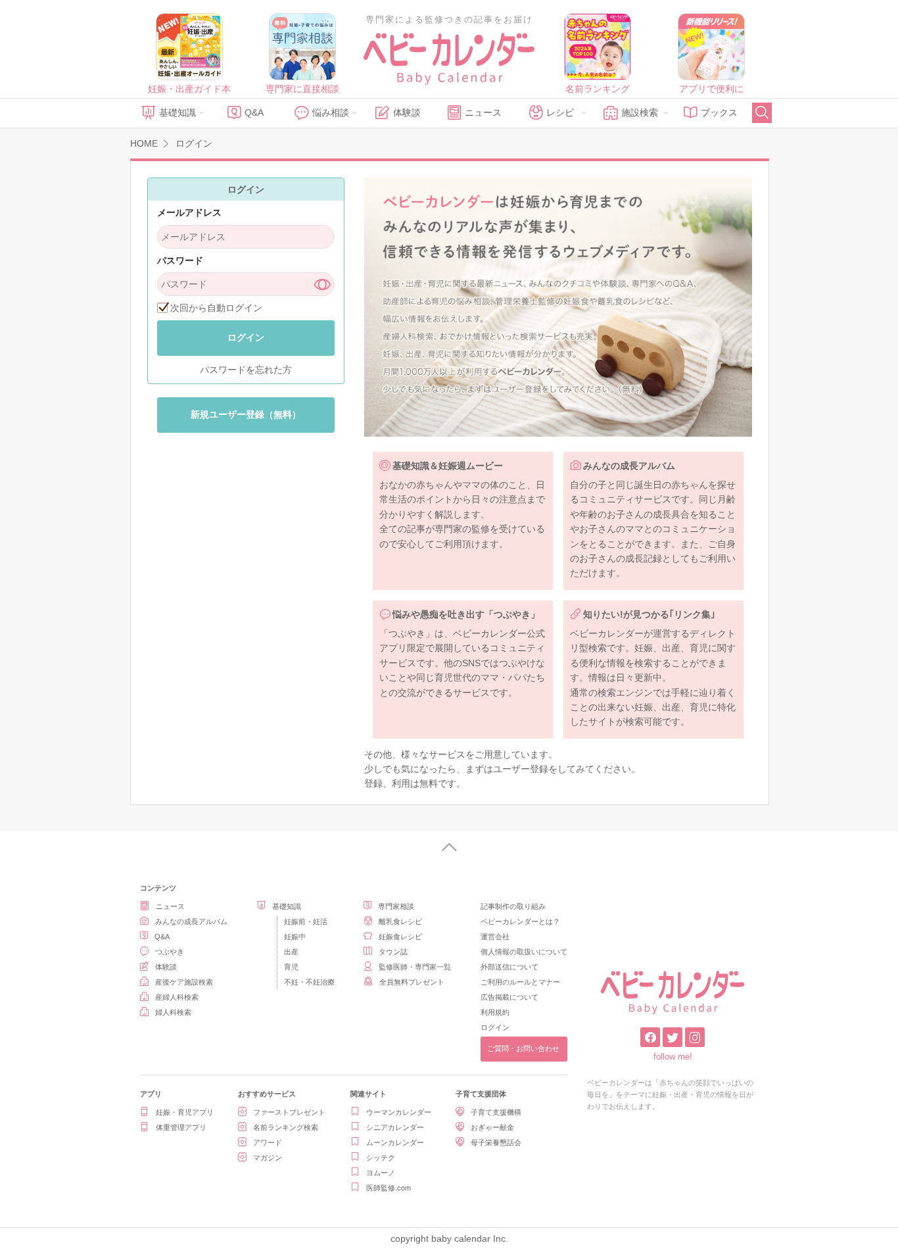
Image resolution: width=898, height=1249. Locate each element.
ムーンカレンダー (395, 1142)
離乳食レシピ (400, 921)
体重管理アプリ (181, 1127)
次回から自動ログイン (216, 308)
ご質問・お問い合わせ (523, 1048)
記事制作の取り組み (513, 906)
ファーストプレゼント (289, 1112)
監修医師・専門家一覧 (415, 967)
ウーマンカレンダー (398, 1112)
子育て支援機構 (496, 1112)
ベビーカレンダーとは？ (520, 921)
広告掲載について (509, 997)
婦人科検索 (173, 1012)
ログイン (495, 1027)
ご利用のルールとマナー (520, 982)
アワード (267, 1142)
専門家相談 (396, 906)
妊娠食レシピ (400, 937)
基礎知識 (177, 112)
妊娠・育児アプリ (185, 1112)
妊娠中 (295, 937)
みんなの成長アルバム (191, 921)
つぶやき (169, 952)
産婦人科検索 (177, 997)
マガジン (267, 1158)
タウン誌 (393, 952)
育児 (291, 967)
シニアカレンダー (395, 1127)
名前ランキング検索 (285, 1127)
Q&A (254, 112)
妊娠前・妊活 (305, 921)
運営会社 (495, 937)
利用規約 (495, 1012)
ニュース (483, 112)
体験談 (407, 112)
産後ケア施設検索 (184, 982)
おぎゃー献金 (492, 1127)
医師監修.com (388, 1188)
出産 (291, 952)
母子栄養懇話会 (496, 1142)
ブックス (719, 112)
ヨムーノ (380, 1173)
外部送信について (509, 967)
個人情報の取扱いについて (524, 952)
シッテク (380, 1158)
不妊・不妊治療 (309, 982)
